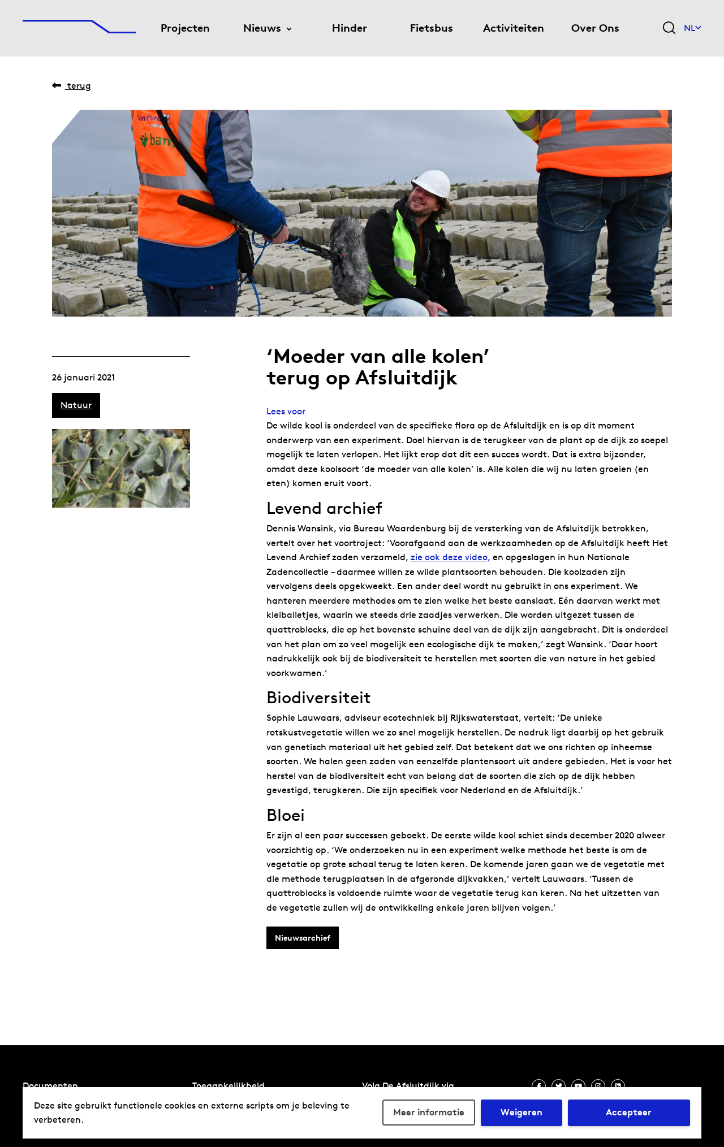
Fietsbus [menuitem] (431, 27)
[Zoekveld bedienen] (669, 28)
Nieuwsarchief (302, 938)
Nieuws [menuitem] (262, 27)
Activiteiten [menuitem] (513, 27)
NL (689, 28)
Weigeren (521, 1112)
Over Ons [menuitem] (595, 27)
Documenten (50, 1085)
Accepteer (629, 1112)
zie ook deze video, (450, 557)
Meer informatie (428, 1112)
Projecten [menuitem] (185, 27)
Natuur (76, 405)
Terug (78, 85)
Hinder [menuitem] (349, 27)
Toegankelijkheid (228, 1085)
